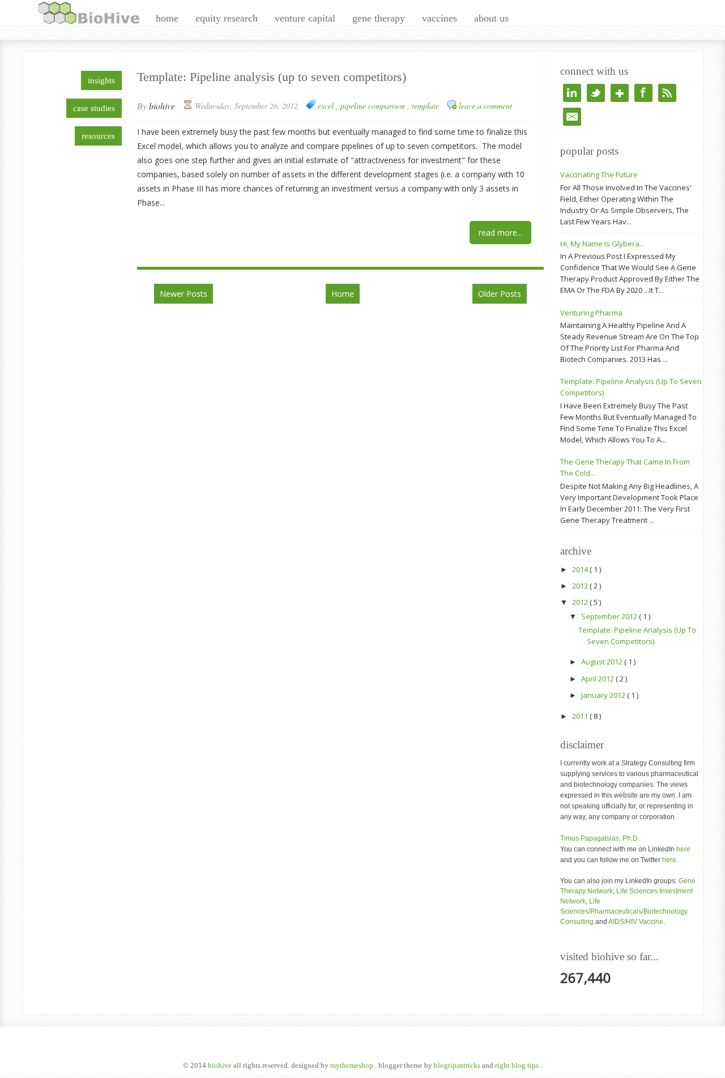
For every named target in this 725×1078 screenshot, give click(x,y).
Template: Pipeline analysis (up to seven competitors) (271, 77)
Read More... (500, 232)
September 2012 (610, 616)
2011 (581, 716)
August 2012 (602, 662)
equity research (226, 18)
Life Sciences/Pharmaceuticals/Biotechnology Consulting (624, 911)
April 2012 (598, 679)
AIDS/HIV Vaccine (635, 922)
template (425, 105)
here (683, 849)
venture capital (305, 18)
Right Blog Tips (517, 1065)
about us (491, 18)
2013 (581, 586)
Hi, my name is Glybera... (602, 243)
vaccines (439, 18)
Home (342, 293)
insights (101, 80)
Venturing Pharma (591, 313)
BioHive (220, 1065)
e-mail (572, 117)
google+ (620, 93)
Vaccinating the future (599, 174)
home (167, 18)
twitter (596, 93)
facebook (643, 93)
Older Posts (499, 293)
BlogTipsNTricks (458, 1065)
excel (327, 105)
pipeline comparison (373, 105)
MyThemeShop (352, 1065)
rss (667, 93)
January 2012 (604, 695)
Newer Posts (183, 293)
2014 (581, 569)
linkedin (572, 93)
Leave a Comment (485, 105)
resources (98, 135)
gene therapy (378, 18)
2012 (581, 602)
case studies (94, 108)
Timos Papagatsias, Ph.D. (599, 838)
